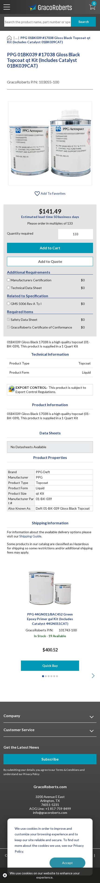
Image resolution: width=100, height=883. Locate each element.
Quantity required (20, 233)
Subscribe (50, 759)
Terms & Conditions (68, 769)
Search (83, 22)
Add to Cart (50, 248)
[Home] (9, 37)
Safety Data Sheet (23, 320)
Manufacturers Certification (30, 280)
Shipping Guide (30, 536)
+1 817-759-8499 (58, 809)
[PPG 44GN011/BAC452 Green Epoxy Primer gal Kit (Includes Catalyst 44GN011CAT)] (50, 588)
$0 (83, 280)
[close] (4, 875)
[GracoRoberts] (50, 7)
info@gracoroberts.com (50, 813)
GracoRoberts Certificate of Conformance (41, 327)
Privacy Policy (31, 774)
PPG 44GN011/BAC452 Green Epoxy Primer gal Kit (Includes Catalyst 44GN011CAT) (50, 619)
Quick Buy (50, 666)
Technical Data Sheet (26, 288)
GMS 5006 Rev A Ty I (26, 304)
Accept (67, 863)
